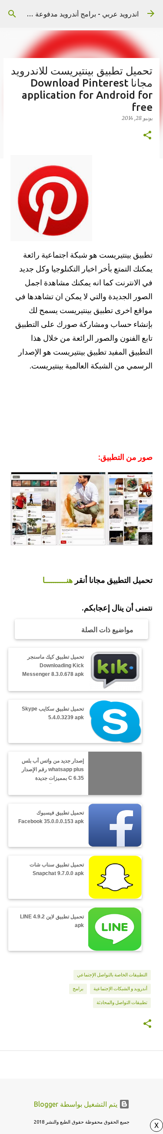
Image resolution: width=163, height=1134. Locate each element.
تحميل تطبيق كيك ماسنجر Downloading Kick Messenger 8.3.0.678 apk (53, 665)
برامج (78, 988)
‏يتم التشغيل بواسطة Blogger (76, 1104)
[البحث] (12, 13)
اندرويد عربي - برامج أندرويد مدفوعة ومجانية (75, 14)
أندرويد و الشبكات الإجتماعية (120, 988)
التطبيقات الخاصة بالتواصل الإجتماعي (112, 974)
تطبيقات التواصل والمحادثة (121, 1002)
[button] (147, 135)
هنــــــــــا (58, 580)
